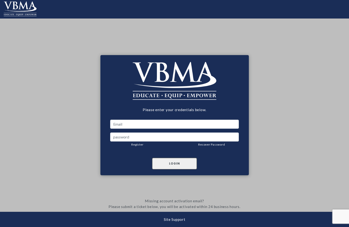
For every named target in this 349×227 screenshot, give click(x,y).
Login (174, 163)
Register (137, 144)
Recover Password (211, 144)
